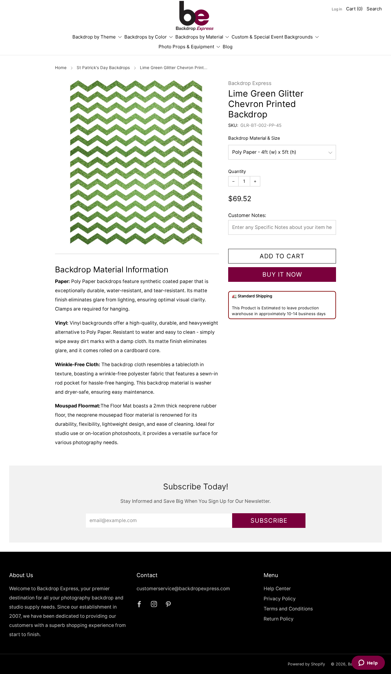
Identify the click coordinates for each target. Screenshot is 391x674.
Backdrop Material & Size (254, 138)
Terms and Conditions (288, 609)
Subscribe (268, 520)
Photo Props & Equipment (186, 47)
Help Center (277, 588)
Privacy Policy (280, 599)
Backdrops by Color (145, 37)
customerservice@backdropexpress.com (183, 588)
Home (61, 67)
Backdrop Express (250, 83)
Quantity (237, 171)
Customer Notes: (247, 215)
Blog (227, 47)
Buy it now (282, 274)
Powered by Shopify (306, 664)
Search (374, 9)
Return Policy (279, 619)
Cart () (354, 9)
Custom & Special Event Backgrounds (272, 37)
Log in (337, 9)
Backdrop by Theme (94, 37)
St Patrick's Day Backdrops (103, 67)
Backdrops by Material (199, 37)
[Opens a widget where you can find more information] (368, 663)
